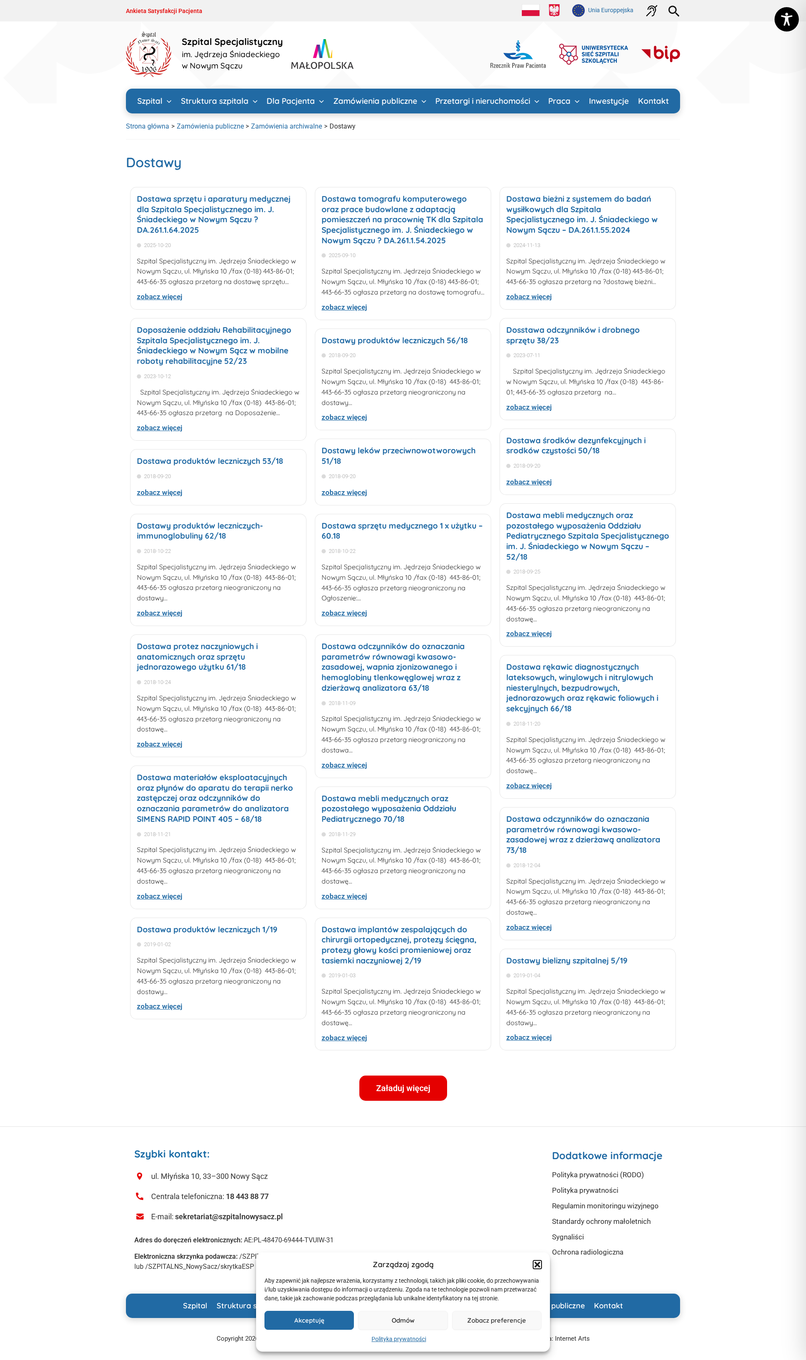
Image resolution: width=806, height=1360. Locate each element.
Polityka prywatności (399, 1339)
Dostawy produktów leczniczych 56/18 (395, 340)
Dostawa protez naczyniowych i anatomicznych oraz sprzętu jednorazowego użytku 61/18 (197, 656)
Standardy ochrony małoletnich (601, 1221)
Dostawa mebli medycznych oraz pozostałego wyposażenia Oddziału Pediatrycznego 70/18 (389, 808)
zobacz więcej (159, 296)
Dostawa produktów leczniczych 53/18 (210, 461)
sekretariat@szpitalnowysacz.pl (229, 1216)
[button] (537, 1264)
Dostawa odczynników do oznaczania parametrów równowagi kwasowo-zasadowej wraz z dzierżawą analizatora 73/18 (583, 834)
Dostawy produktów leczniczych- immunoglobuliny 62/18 (200, 531)
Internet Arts (572, 1338)
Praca (559, 101)
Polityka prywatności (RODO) (598, 1175)
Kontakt (653, 101)
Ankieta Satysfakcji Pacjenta (164, 11)
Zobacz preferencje (496, 1320)
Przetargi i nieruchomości (482, 101)
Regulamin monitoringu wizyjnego (605, 1206)
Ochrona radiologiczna (587, 1252)
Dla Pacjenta (291, 101)
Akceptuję (309, 1320)
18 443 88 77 (247, 1196)
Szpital (149, 101)
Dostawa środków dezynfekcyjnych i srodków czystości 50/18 (576, 445)
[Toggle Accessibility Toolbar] (787, 19)
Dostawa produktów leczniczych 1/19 (207, 929)
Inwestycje (609, 101)
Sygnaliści (568, 1237)
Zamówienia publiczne (375, 101)
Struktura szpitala (215, 101)
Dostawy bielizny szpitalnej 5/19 (567, 960)
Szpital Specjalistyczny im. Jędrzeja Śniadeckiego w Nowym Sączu (232, 54)
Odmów (403, 1320)
